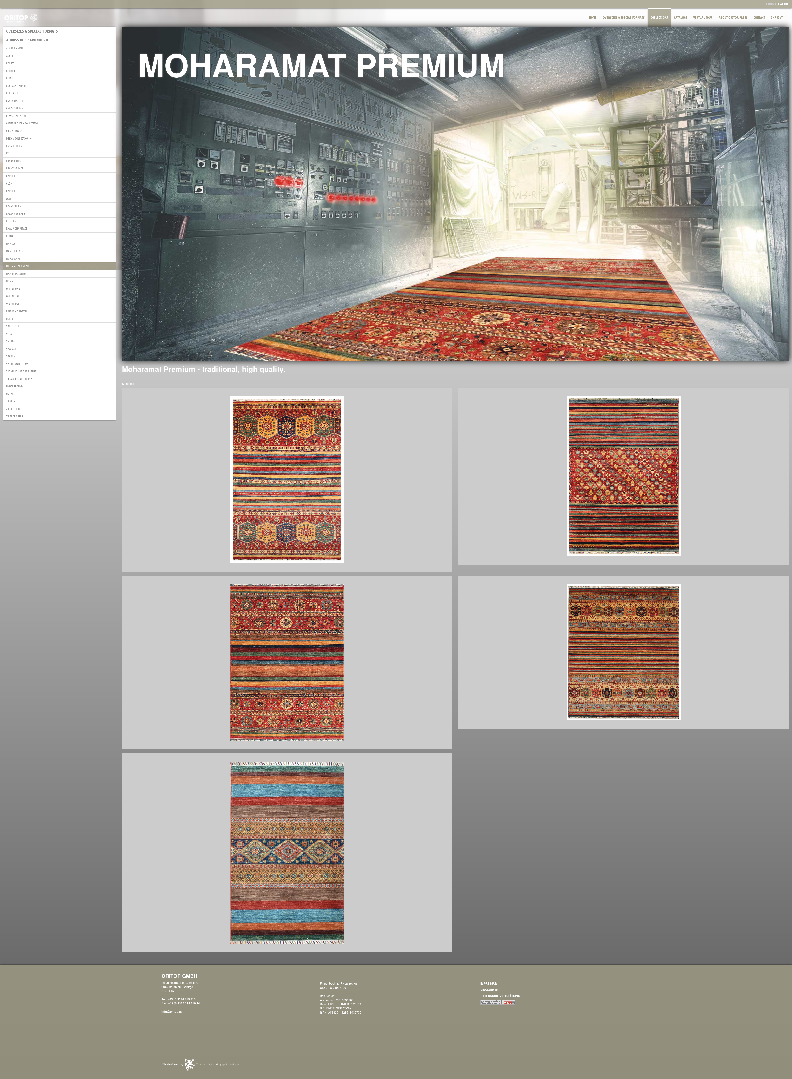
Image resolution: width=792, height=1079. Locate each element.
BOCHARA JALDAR (16, 86)
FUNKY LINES (13, 161)
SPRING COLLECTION (17, 363)
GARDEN (10, 176)
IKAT (8, 198)
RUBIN (9, 318)
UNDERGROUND (14, 386)
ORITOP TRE (12, 296)
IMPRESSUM (489, 983)
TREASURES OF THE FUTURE (21, 371)
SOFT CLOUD (12, 326)
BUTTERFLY (12, 93)
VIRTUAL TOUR (703, 17)
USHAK (9, 394)
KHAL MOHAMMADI (16, 228)
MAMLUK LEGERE (15, 251)
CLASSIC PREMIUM (16, 116)
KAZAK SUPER (13, 206)
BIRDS (9, 78)
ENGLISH (783, 4)
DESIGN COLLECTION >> (19, 138)
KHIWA (9, 236)
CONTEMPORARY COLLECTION (22, 123)
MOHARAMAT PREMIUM (18, 266)
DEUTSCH (771, 4)
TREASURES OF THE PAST (20, 378)
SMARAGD (11, 349)
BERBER (10, 70)
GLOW (9, 183)
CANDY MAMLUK (15, 101)
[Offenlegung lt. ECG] (497, 1002)
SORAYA (10, 356)
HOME (593, 17)
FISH (8, 153)
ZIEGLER (10, 401)
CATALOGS (680, 17)
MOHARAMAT (13, 258)
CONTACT (759, 17)
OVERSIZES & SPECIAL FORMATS (624, 17)
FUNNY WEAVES (14, 168)
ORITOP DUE (13, 303)
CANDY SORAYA (14, 108)
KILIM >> (11, 221)
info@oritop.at (171, 1011)
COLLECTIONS (659, 17)
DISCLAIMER (489, 990)
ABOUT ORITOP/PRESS (733, 17)
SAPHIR (10, 341)
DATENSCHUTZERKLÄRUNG (500, 996)
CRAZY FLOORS (14, 131)
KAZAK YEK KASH (15, 213)
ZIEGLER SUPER (14, 416)
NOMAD (10, 281)
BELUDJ (10, 63)
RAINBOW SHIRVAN (16, 311)
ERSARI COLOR (14, 146)
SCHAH (9, 333)
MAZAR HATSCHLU (16, 273)
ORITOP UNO (13, 288)
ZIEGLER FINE (13, 409)
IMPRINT (777, 17)
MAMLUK (10, 243)
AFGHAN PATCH (14, 48)
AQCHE (10, 55)
